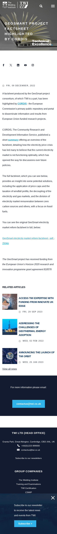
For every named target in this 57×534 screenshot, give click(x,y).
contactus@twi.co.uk (28, 403)
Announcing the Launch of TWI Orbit (36, 354)
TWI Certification (28, 488)
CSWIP (28, 492)
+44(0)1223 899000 (30, 446)
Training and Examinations (28, 484)
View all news (9, 369)
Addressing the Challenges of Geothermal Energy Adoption (32, 329)
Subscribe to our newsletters (28, 458)
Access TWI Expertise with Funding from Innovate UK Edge (36, 302)
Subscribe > (25, 523)
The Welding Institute (28, 480)
